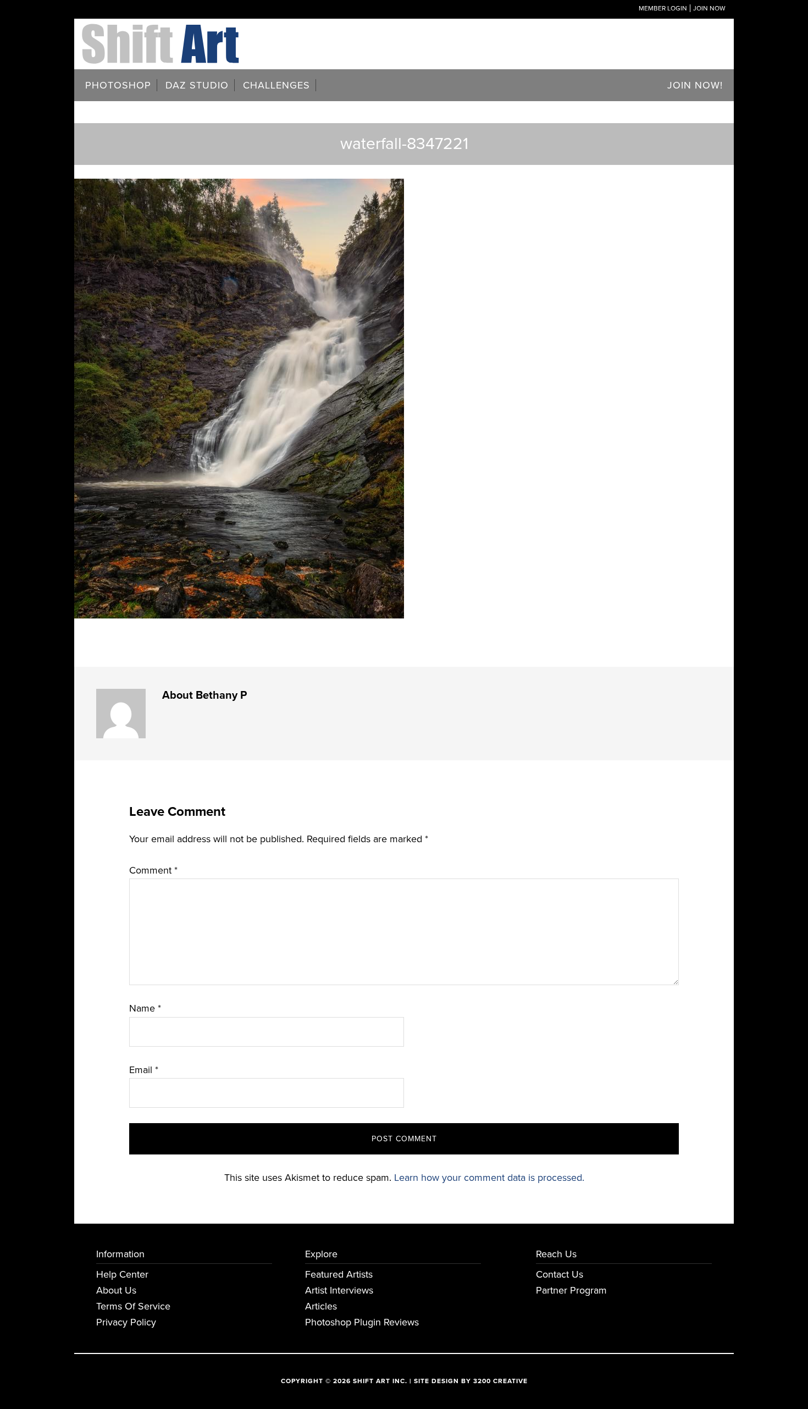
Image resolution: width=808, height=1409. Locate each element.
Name (145, 1008)
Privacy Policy (126, 1322)
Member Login (663, 8)
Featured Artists (339, 1274)
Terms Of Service (133, 1306)
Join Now (709, 8)
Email (143, 1070)
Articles (321, 1306)
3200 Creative (500, 1381)
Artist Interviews (339, 1290)
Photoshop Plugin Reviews (362, 1322)
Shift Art (162, 32)
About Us (116, 1290)
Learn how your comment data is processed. (489, 1178)
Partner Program (571, 1290)
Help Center (122, 1274)
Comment (153, 870)
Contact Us (559, 1274)
